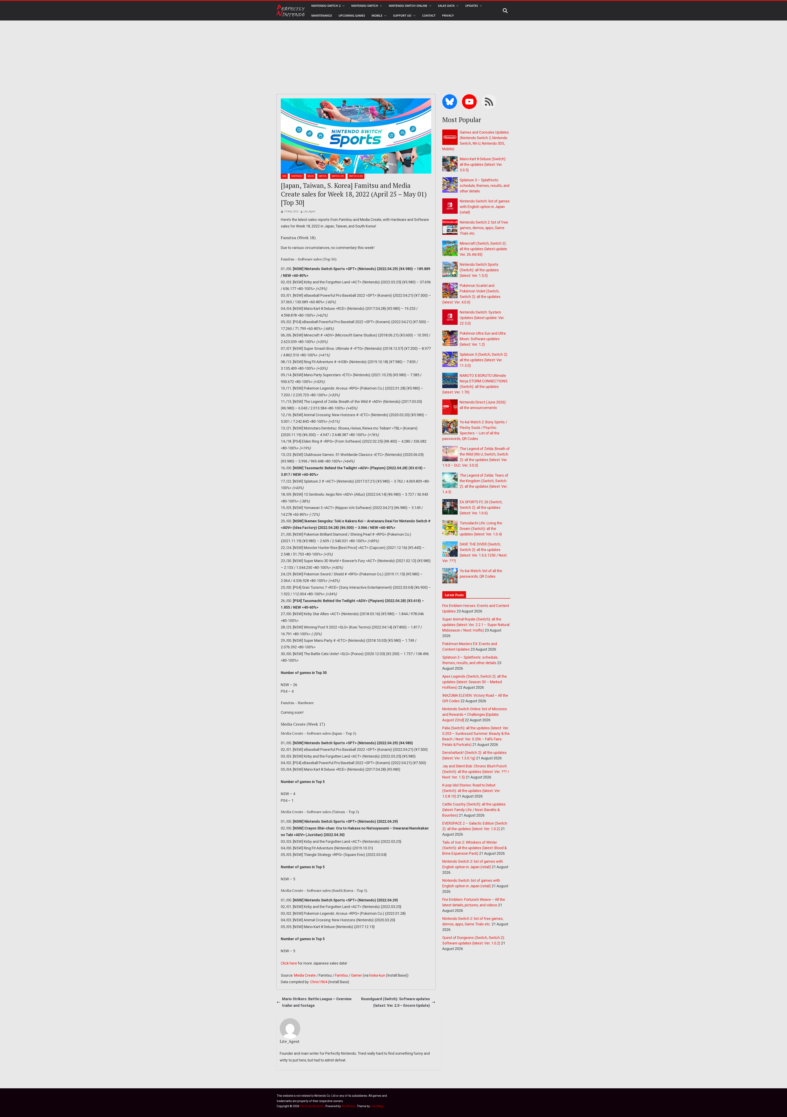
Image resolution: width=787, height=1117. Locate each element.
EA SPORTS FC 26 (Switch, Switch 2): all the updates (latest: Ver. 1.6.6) (481, 507)
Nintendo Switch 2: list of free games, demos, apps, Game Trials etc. (484, 227)
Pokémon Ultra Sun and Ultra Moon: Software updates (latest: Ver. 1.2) (483, 339)
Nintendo (296, 176)
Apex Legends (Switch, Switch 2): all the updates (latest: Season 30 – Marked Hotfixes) (474, 682)
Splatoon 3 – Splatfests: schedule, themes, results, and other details (484, 185)
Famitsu (341, 975)
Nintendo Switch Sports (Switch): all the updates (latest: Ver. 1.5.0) (479, 270)
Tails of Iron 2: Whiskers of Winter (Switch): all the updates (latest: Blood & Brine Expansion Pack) (474, 848)
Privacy (448, 15)
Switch (322, 176)
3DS (284, 176)
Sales (311, 176)
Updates (471, 6)
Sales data (446, 6)
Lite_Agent (309, 211)
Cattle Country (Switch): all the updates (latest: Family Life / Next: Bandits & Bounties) (474, 809)
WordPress (348, 1106)
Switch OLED (356, 176)
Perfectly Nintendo (312, 1106)
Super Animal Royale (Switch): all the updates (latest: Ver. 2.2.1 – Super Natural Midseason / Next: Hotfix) (476, 624)
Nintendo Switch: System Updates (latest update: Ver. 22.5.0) (482, 317)
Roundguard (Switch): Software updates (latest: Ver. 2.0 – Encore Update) (395, 1002)
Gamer (356, 975)
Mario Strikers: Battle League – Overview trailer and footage (316, 1002)
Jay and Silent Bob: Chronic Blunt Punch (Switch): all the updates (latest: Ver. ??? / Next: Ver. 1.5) (475, 771)
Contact (429, 15)
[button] (343, 6)
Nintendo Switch (364, 6)
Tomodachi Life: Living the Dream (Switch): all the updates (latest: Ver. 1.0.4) (481, 528)
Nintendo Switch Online (408, 6)
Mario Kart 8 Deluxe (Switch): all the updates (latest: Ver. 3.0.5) (483, 164)
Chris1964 (318, 982)
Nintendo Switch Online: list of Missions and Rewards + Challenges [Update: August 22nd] (474, 714)
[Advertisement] (393, 51)
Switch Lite (338, 176)
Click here (289, 963)
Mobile (377, 15)
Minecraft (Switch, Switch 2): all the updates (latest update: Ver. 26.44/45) (484, 249)
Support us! (402, 15)
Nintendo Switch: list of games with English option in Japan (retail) (485, 206)
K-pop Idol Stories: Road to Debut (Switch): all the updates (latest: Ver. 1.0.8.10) (471, 790)
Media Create (305, 975)
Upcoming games (352, 15)
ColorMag (377, 1106)
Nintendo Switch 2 (326, 6)
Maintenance (321, 15)
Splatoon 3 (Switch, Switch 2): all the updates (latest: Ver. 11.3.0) (484, 360)
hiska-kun (377, 975)
